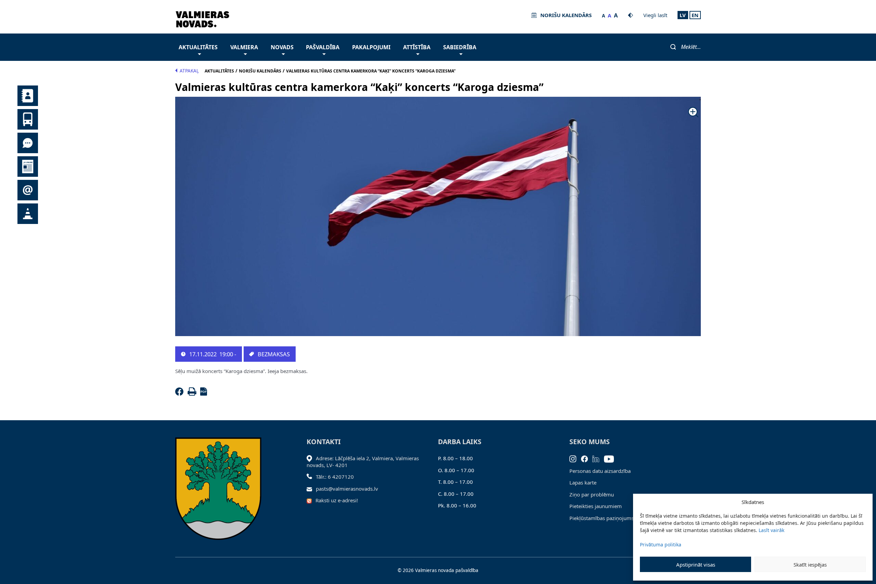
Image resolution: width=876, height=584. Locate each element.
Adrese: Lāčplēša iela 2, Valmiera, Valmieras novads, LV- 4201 (363, 461)
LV (683, 15)
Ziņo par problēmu (591, 494)
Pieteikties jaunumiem (595, 506)
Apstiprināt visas (695, 564)
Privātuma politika (660, 544)
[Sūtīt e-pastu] (311, 488)
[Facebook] (180, 393)
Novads (282, 47)
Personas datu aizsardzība (600, 470)
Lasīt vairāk (771, 530)
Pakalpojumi (371, 47)
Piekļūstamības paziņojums (601, 518)
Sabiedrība (459, 47)
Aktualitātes (198, 47)
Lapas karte (582, 482)
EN (695, 15)
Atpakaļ (189, 71)
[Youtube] (611, 458)
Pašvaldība (322, 47)
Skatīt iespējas (810, 564)
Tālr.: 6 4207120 (335, 476)
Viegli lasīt (655, 15)
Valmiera (244, 47)
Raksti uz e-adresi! (336, 500)
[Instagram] (575, 458)
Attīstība (416, 47)
